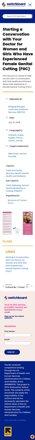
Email (7, 340)
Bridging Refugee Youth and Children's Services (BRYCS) (18, 109)
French (19, 137)
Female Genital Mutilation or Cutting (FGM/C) (17, 188)
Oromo (11, 140)
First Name (10, 331)
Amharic (12, 135)
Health (18, 173)
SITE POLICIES (10, 420)
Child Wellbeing (13, 185)
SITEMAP (22, 420)
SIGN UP (11, 352)
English (11, 137)
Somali (19, 140)
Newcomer (13, 153)
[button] (30, 4)
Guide (7, 241)
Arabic (20, 135)
